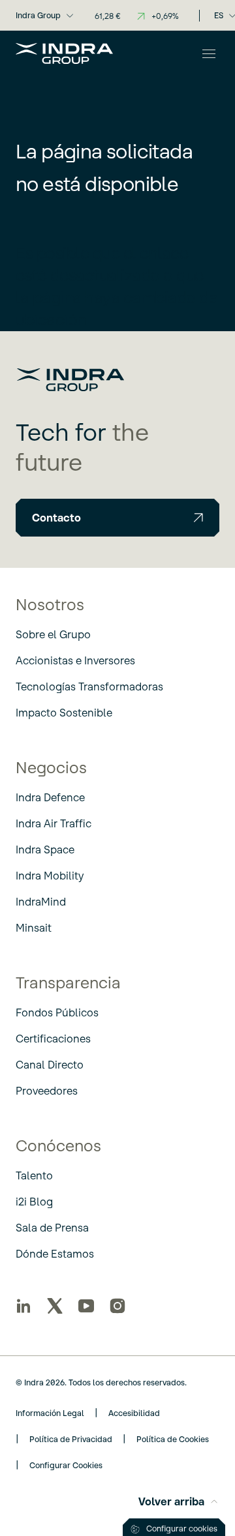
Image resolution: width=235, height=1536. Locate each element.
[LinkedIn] (23, 1306)
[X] (55, 1306)
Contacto (56, 517)
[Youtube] (86, 1306)
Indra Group (38, 15)
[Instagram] (117, 1306)
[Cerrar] (208, 53)
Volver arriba (171, 1501)
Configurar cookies (181, 1528)
